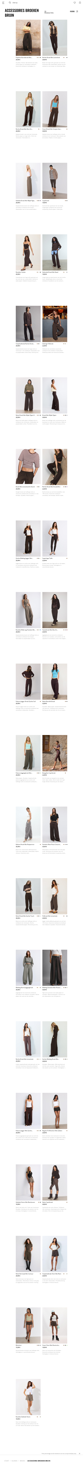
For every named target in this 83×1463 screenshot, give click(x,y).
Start (6, 1461)
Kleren (14, 1461)
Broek (22, 1461)
